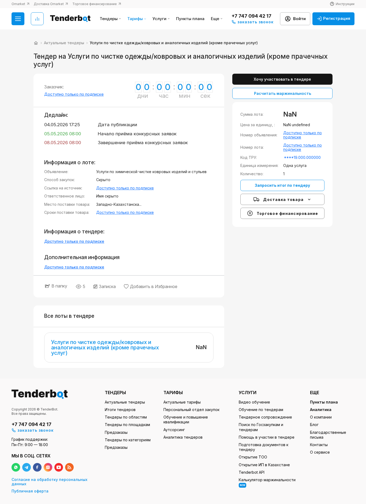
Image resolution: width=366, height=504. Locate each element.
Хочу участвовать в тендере (282, 79)
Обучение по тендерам (261, 409)
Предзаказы (116, 432)
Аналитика (320, 409)
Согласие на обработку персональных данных (49, 481)
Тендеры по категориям (128, 440)
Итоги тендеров (120, 409)
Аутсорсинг (174, 429)
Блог (314, 424)
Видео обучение (254, 402)
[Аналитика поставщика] (37, 18)
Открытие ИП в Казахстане (264, 464)
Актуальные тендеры (125, 402)
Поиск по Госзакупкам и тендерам (261, 427)
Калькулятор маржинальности (267, 482)
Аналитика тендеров (183, 437)
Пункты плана (190, 19)
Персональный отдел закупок (191, 409)
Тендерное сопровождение (265, 417)
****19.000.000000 (302, 157)
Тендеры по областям (126, 417)
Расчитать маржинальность (282, 93)
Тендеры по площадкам (127, 424)
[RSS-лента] (69, 467)
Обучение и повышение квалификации (185, 419)
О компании (321, 417)
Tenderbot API (251, 472)
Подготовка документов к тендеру (263, 447)
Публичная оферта (30, 491)
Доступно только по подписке (74, 94)
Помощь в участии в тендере (266, 437)
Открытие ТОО (253, 457)
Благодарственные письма (328, 434)
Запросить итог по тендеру (282, 185)
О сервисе (320, 452)
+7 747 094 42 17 (251, 16)
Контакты (319, 444)
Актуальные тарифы (182, 402)
